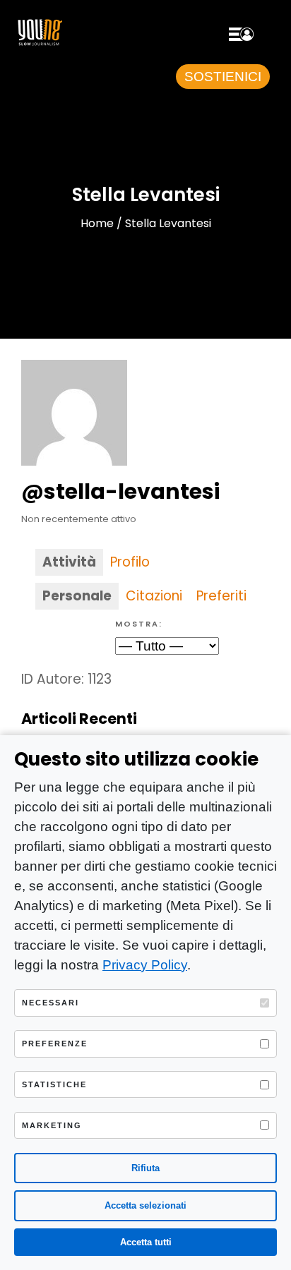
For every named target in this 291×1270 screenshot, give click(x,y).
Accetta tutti (146, 1242)
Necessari (50, 1002)
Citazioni (154, 595)
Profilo (130, 562)
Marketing (52, 1125)
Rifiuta (145, 1168)
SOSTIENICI (222, 76)
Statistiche (54, 1084)
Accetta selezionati (145, 1205)
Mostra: (138, 623)
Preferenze (55, 1043)
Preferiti (221, 595)
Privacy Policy (144, 964)
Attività (69, 562)
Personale (77, 595)
